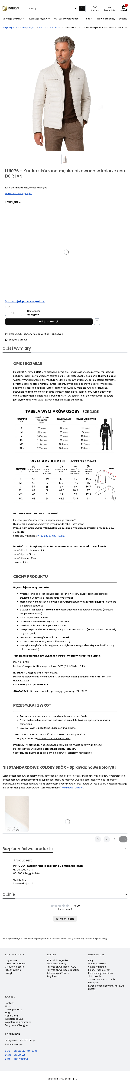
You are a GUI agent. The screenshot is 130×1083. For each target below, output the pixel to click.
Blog (7, 1012)
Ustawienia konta (14, 966)
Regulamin (52, 976)
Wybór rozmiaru (97, 963)
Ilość (7, 307)
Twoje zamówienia (15, 963)
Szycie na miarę (97, 966)
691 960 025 (15, 1055)
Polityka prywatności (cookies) (64, 970)
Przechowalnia (13, 970)
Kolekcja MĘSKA (27, 27)
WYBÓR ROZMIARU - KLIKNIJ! (51, 535)
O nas (8, 1006)
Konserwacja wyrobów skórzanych (100, 975)
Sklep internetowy (61, 1078)
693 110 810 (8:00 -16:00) (21, 1051)
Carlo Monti (11, 1015)
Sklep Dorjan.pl (10, 27)
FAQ (90, 960)
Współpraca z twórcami (18, 1022)
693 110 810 (19, 880)
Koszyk (8, 973)
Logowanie (11, 960)
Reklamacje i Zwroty (58, 973)
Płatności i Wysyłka (57, 960)
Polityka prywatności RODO (62, 966)
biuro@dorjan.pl (23, 883)
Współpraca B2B (14, 1018)
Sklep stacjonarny (56, 963)
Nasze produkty (13, 1009)
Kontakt (9, 1003)
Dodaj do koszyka (48, 321)
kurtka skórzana (66, 372)
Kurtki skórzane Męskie (49, 27)
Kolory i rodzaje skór (99, 970)
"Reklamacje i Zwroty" (71, 787)
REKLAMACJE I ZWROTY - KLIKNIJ (53, 738)
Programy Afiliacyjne (16, 1025)
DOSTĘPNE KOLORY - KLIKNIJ (72, 666)
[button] (82, 8)
